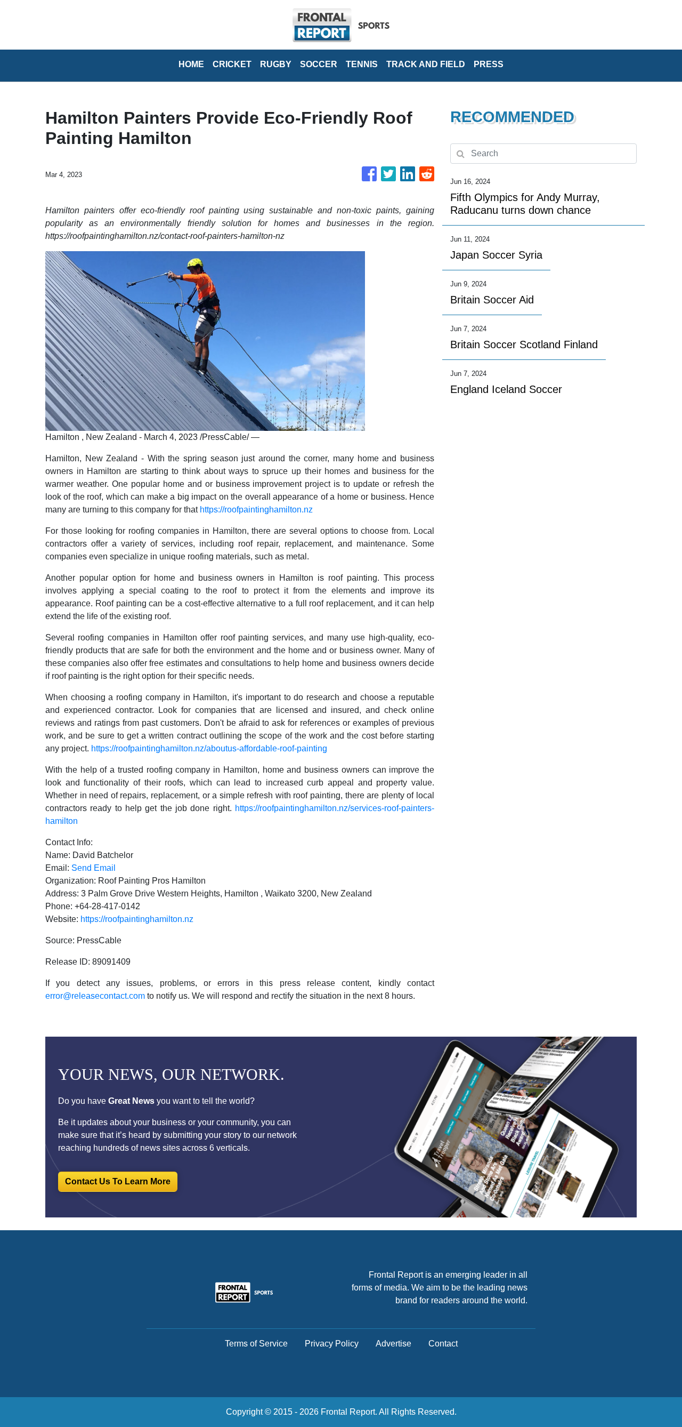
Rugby (275, 64)
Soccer (318, 64)
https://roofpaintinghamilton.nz (256, 509)
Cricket (232, 64)
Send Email (93, 867)
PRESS (489, 64)
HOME (191, 64)
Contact (443, 1343)
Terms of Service (256, 1343)
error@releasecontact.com (95, 995)
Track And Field (425, 64)
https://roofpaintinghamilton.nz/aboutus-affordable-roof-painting (209, 748)
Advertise (393, 1343)
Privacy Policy (332, 1343)
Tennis (362, 64)
